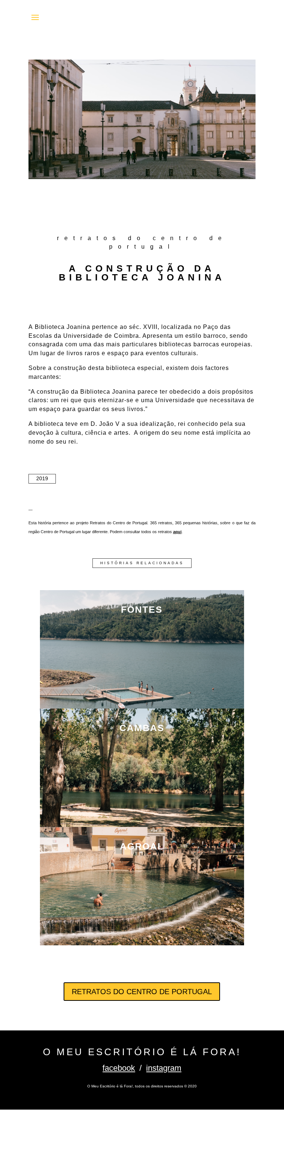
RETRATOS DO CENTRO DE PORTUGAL (142, 992)
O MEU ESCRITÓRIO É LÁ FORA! (142, 1051)
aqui (177, 531)
